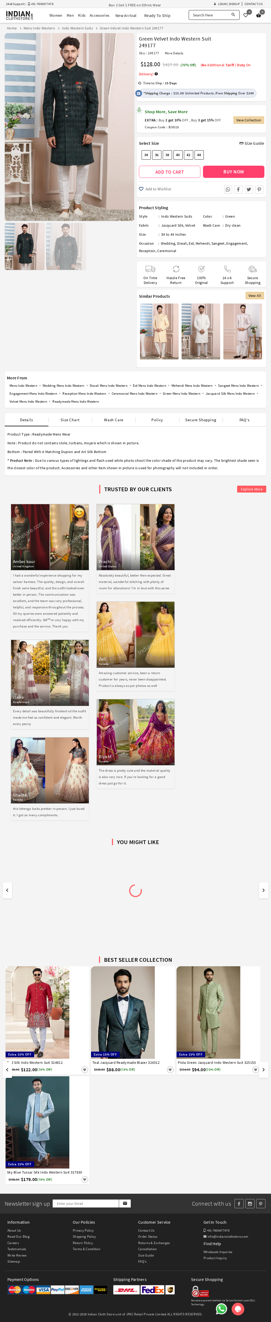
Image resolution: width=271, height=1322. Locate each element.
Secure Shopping (200, 419)
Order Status (147, 1236)
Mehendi (203, 243)
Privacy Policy (83, 1230)
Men (70, 15)
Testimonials (16, 1249)
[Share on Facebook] (238, 190)
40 (178, 154)
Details (26, 419)
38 (167, 154)
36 (157, 154)
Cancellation (147, 1249)
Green (230, 216)
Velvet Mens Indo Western (28, 401)
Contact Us (254, 4)
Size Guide (254, 143)
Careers (13, 1243)
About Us (14, 1230)
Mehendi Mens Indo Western (192, 385)
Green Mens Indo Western (181, 393)
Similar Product (76, 1069)
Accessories (99, 15)
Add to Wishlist (157, 188)
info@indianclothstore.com (227, 1236)
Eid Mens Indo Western (149, 385)
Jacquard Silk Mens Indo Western (230, 393)
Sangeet (218, 243)
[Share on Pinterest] (259, 190)
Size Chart (70, 419)
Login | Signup (229, 4)
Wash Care (113, 419)
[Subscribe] (125, 1203)
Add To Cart (169, 172)
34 (146, 154)
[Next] (129, 125)
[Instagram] (250, 1203)
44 (199, 154)
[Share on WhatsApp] (228, 190)
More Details (174, 53)
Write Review (17, 1255)
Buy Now (233, 172)
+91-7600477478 (217, 1230)
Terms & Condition (86, 1249)
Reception (147, 250)
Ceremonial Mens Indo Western (134, 393)
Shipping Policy (84, 1236)
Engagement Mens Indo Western (33, 393)
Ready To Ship (157, 15)
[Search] (233, 15)
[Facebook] (239, 1203)
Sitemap (13, 1261)
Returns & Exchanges (154, 1243)
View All (255, 295)
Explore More (252, 489)
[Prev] (9, 125)
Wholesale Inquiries (218, 1252)
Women (55, 15)
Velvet (190, 225)
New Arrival (125, 15)
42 (189, 154)
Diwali (182, 243)
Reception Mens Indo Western (84, 393)
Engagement (236, 243)
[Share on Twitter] (249, 190)
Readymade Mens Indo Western (75, 401)
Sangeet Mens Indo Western (238, 385)
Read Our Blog (18, 1236)
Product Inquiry (215, 1258)
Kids (81, 15)
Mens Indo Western (23, 385)
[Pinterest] (260, 1203)
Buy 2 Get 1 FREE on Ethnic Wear (135, 5)
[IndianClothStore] (19, 15)
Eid (191, 243)
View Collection (248, 120)
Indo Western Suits (176, 216)
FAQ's (245, 419)
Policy (157, 419)
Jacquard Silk (172, 225)
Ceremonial (166, 250)
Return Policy (83, 1243)
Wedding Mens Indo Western (63, 385)
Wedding (168, 243)
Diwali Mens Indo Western (109, 385)
